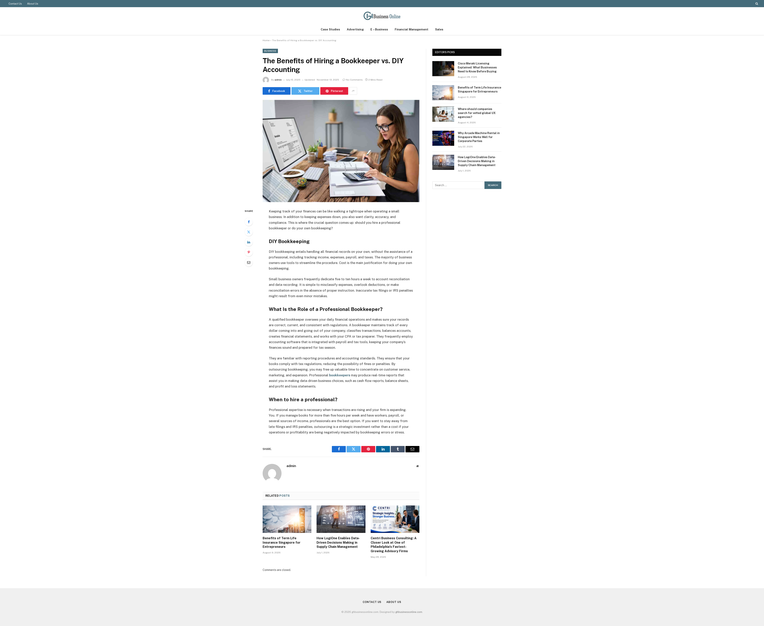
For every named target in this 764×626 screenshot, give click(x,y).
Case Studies (330, 29)
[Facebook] (249, 222)
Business (270, 51)
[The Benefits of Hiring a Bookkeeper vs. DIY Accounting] (341, 151)
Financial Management (411, 29)
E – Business (379, 29)
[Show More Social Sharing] (353, 91)
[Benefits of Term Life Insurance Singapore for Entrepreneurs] (287, 519)
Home (266, 40)
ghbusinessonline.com (408, 611)
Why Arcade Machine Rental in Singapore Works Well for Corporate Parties (479, 137)
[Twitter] (249, 232)
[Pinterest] (249, 252)
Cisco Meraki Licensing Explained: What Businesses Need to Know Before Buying (477, 67)
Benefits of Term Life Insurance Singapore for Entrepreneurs (281, 542)
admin (278, 79)
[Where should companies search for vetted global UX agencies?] (443, 114)
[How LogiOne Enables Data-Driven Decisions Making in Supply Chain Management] (341, 519)
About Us (32, 3)
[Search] (756, 3)
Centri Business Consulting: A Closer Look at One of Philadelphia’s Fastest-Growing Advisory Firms (394, 544)
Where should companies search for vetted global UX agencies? (477, 113)
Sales (439, 29)
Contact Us (15, 3)
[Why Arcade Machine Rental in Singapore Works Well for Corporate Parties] (443, 138)
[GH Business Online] (382, 15)
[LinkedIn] (249, 242)
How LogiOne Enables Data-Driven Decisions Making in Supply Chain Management (338, 542)
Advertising (355, 29)
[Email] (249, 262)
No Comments (354, 79)
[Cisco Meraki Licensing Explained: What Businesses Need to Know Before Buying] (443, 68)
